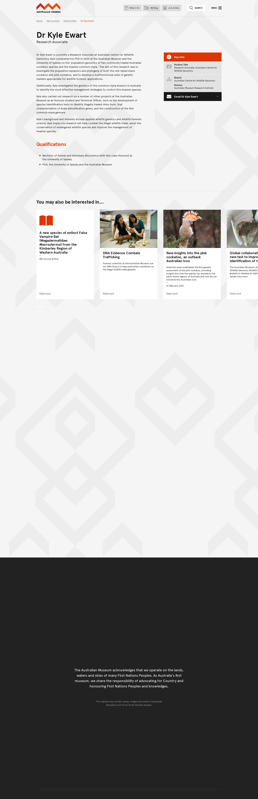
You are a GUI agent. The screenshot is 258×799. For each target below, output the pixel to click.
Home (39, 20)
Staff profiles (69, 20)
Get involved (53, 20)
